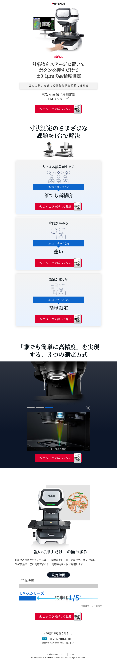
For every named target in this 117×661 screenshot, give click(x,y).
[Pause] (88, 408)
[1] (31, 407)
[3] (49, 407)
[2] (40, 407)
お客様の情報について (56, 654)
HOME (72, 654)
